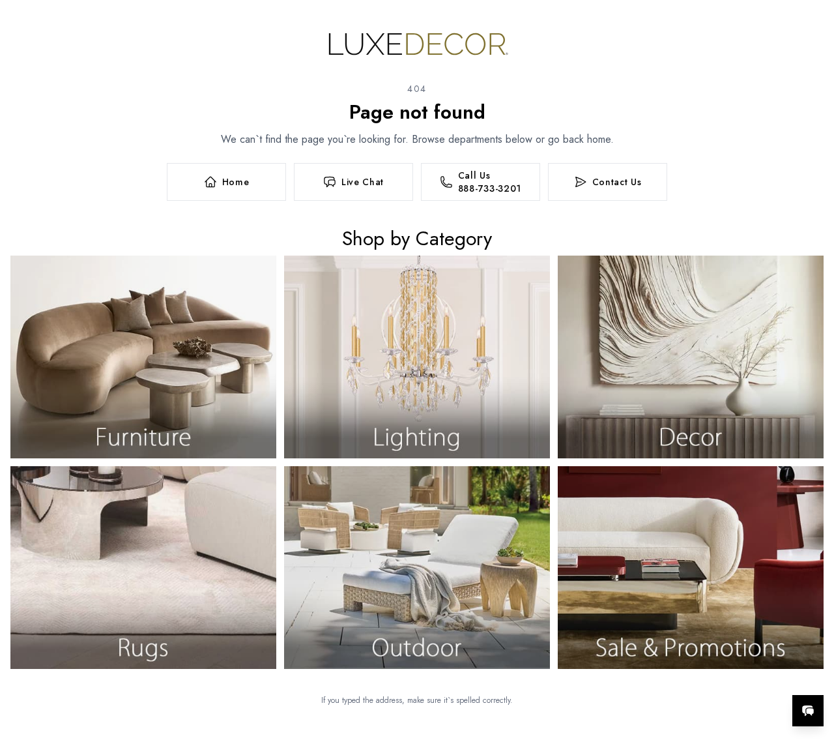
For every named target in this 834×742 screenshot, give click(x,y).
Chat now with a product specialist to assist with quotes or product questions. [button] (716, 676)
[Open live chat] (808, 710)
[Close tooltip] (813, 671)
